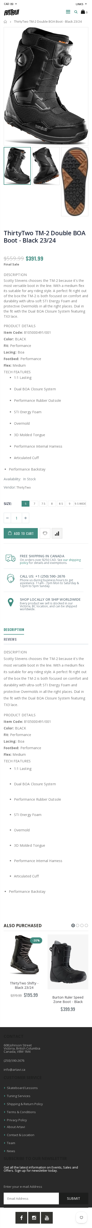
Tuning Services (18, 1096)
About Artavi (16, 1127)
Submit (73, 1198)
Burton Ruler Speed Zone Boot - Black (67, 999)
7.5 (43, 503)
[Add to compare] (57, 533)
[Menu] (68, 11)
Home (5, 21)
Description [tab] (14, 629)
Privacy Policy (17, 1120)
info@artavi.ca (14, 1069)
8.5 (61, 503)
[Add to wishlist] (45, 533)
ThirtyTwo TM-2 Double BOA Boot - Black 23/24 (45, 236)
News (11, 1151)
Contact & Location (20, 1135)
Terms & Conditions (21, 1112)
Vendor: (10, 487)
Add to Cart (24, 533)
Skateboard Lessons (22, 1088)
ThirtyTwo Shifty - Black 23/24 (24, 985)
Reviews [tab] (10, 639)
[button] (73, 925)
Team (11, 1143)
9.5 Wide (80, 503)
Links (79, 4)
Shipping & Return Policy (25, 1104)
